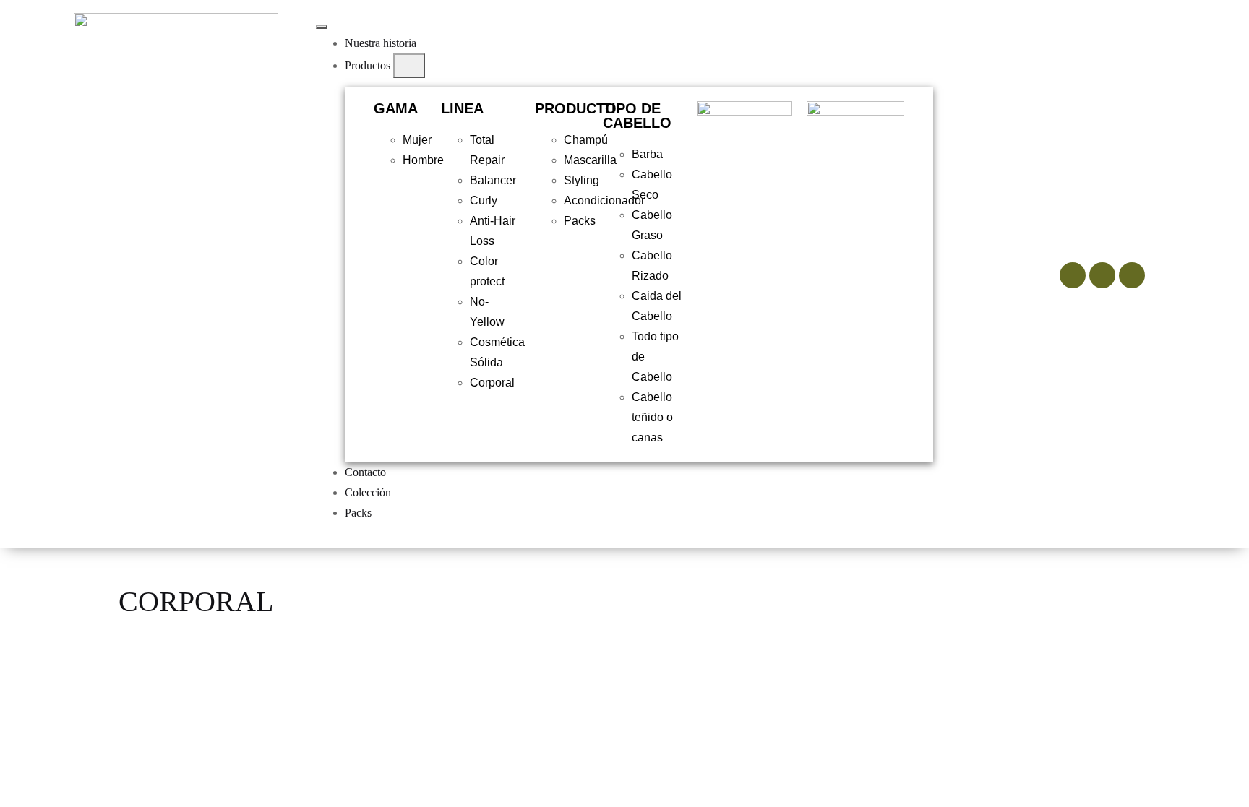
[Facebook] (1102, 275)
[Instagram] (1073, 275)
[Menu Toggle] (321, 27)
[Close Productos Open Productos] (409, 65)
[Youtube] (1132, 275)
